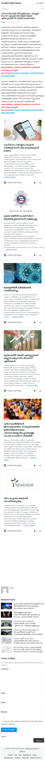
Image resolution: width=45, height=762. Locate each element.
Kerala (35, 755)
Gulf (15, 755)
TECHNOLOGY (8, 757)
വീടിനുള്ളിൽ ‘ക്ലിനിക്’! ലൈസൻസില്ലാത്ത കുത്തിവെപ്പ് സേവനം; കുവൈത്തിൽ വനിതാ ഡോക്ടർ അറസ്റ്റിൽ (27, 615)
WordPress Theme (31, 748)
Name (3, 693)
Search (4, 736)
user (12, 588)
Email (3, 702)
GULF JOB (25, 757)
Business (18, 757)
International (27, 755)
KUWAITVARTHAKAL (11, 3)
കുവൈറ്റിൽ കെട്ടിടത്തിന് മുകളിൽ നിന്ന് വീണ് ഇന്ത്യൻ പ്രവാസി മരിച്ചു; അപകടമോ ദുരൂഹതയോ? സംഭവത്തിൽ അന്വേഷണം (29, 607)
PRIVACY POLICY (35, 757)
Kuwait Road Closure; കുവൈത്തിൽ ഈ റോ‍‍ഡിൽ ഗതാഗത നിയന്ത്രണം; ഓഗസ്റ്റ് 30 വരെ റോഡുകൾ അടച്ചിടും (28, 649)
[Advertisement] (22, 559)
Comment (5, 669)
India (19, 755)
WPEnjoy (22, 751)
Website (4, 712)
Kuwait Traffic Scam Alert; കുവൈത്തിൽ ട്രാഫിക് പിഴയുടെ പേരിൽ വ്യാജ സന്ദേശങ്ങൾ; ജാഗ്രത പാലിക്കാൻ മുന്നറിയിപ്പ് (28, 641)
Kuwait (3, 22)
